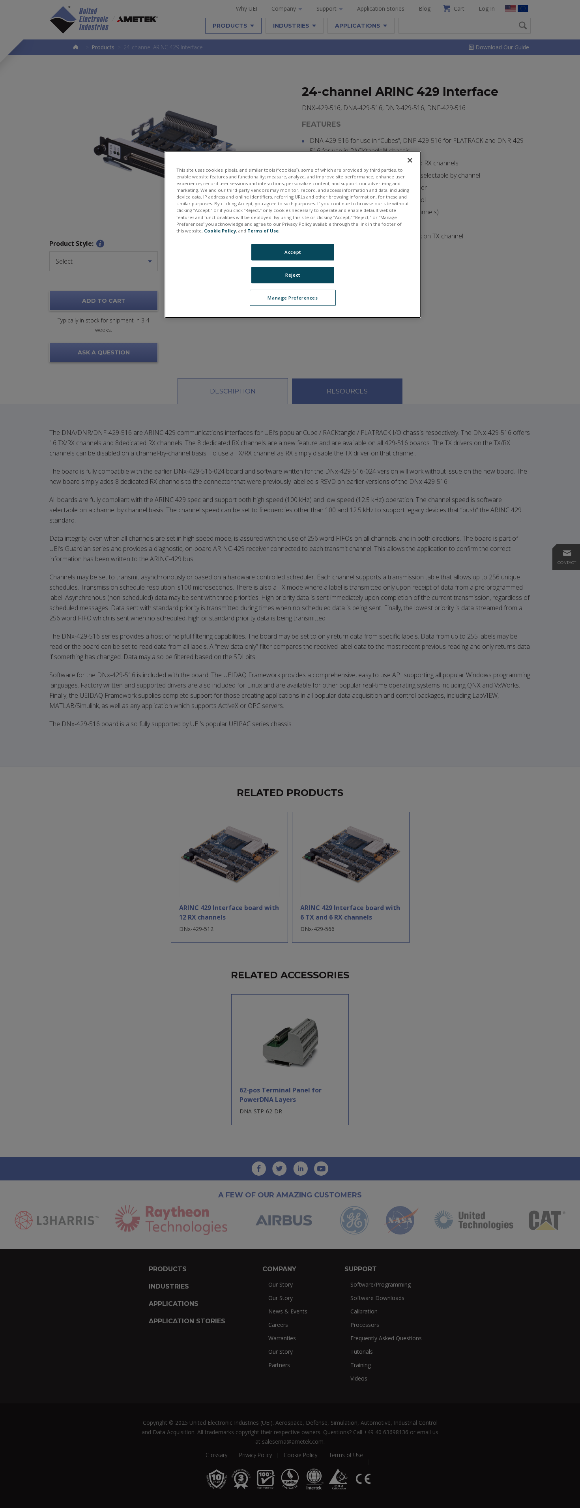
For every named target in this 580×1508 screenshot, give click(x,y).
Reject (292, 275)
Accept (292, 252)
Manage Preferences (293, 298)
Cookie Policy (220, 231)
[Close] (410, 160)
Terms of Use (263, 231)
